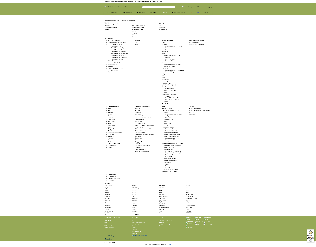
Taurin (167, 166)
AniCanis (134, 202)
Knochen (167, 49)
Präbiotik (110, 130)
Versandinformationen (137, 29)
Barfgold (188, 185)
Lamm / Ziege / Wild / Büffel (172, 98)
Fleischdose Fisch (170, 129)
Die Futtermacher (190, 205)
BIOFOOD (189, 213)
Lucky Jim (134, 185)
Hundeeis (110, 142)
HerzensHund (162, 200)
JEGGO (188, 187)
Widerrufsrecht (163, 29)
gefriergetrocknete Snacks (115, 132)
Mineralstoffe (138, 136)
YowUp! (107, 213)
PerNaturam (135, 194)
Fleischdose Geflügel (171, 130)
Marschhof (162, 203)
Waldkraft (134, 200)
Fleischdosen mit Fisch (117, 55)
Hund (136, 42)
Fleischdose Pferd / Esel (171, 136)
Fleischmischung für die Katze (173, 114)
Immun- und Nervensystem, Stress (144, 125)
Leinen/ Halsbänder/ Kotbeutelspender (199, 110)
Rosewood (107, 194)
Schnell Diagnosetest (114, 178)
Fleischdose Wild (170, 140)
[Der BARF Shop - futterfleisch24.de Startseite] (117, 7)
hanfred (107, 209)
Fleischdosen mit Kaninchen (118, 51)
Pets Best (161, 194)
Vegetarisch (111, 72)
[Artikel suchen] (174, 7)
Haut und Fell (138, 121)
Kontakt (107, 29)
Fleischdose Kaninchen (171, 132)
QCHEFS (107, 196)
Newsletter (134, 37)
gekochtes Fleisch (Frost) (169, 85)
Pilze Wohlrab (189, 194)
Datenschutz (162, 24)
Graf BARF (189, 207)
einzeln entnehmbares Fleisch (170, 94)
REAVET (134, 192)
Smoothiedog (189, 196)
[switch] (310, 240)
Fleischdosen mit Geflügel (118, 48)
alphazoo (107, 202)
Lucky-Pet (188, 189)
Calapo (188, 209)
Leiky (187, 202)
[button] (208, 7)
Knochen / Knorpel (170, 59)
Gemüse (167, 142)
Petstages (134, 190)
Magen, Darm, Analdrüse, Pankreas (144, 134)
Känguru (164, 74)
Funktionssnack (112, 140)
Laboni (160, 189)
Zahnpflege (111, 134)
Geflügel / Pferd (169, 88)
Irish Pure (188, 200)
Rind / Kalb (168, 123)
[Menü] (313, 230)
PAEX (160, 192)
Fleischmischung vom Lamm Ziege (174, 70)
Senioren (137, 143)
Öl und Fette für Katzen (171, 160)
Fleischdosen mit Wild (117, 59)
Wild (163, 75)
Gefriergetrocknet (112, 64)
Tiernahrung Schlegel (191, 198)
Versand (169, 244)
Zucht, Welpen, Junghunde (142, 151)
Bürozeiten (134, 33)
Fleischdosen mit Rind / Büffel (119, 57)
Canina (106, 187)
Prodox (134, 196)
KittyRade (134, 205)
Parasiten (137, 140)
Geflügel (164, 44)
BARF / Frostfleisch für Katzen (170, 110)
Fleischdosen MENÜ (116, 44)
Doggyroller (108, 207)
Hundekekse (111, 136)
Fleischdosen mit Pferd (117, 49)
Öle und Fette (138, 138)
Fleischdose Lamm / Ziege (172, 134)
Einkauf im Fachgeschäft (111, 24)
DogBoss (161, 202)
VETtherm (107, 200)
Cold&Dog (134, 211)
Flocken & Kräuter (194, 42)
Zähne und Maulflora (140, 149)
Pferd (163, 62)
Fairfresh (161, 213)
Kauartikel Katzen (167, 108)
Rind (163, 53)
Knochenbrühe (139, 127)
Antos (187, 192)
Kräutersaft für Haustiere (141, 130)
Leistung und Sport (140, 132)
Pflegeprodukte (139, 142)
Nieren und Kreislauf (170, 158)
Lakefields (161, 209)
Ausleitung (138, 112)
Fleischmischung (166, 86)
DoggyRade (108, 203)
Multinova (188, 203)
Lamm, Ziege (111, 119)
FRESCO (188, 211)
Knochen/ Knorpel (170, 66)
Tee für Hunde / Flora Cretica (142, 145)
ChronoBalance (109, 215)
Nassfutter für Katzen (168, 127)
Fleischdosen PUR (116, 46)
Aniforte (107, 192)
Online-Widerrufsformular (138, 25)
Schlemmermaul (163, 196)
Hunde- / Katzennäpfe (195, 108)
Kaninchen (165, 51)
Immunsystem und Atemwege (173, 151)
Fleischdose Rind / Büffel (172, 138)
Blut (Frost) (165, 81)
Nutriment (134, 187)
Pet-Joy (161, 190)
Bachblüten (138, 114)
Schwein (110, 123)
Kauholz (110, 147)
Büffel (163, 42)
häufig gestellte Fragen (111, 27)
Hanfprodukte (111, 129)
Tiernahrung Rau (109, 211)
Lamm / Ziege (166, 68)
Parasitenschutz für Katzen (169, 171)
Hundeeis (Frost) (166, 83)
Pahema (134, 213)
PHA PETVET (135, 215)
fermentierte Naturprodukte (142, 116)
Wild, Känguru (111, 121)
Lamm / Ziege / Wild (170, 90)
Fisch (163, 77)
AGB (160, 25)
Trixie (160, 211)
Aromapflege (112, 176)
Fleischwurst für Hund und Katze (116, 62)
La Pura (107, 189)
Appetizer (137, 108)
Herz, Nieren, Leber (140, 123)
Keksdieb (107, 205)
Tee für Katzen (169, 167)
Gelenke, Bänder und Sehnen (143, 117)
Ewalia (133, 207)
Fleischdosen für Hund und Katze (117, 42)
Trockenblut (138, 147)
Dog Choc (161, 187)
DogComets (162, 185)
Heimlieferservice (136, 35)
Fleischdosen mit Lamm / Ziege (119, 53)
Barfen (133, 24)
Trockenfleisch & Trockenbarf (116, 68)
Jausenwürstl (111, 125)
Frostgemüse (165, 79)
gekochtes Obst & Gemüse (196, 44)
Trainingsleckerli (112, 145)
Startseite (107, 25)
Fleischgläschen (112, 61)
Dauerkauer (162, 205)
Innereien (167, 48)
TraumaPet (189, 190)
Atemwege (138, 110)
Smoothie (110, 66)
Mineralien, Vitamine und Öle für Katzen (172, 143)
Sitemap (134, 31)
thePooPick (135, 198)
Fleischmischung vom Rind (172, 55)
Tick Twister (162, 198)
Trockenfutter (114, 70)
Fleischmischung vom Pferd (172, 64)
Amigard (134, 209)
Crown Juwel (135, 189)
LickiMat (191, 112)
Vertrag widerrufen (109, 227)
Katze (136, 44)
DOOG (106, 190)
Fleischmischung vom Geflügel (173, 46)
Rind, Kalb (110, 112)
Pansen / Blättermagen (171, 61)
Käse (109, 127)
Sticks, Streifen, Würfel (114, 143)
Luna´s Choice (108, 185)
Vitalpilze (111, 180)
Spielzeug (192, 114)
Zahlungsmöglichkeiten (138, 27)
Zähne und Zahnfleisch (171, 169)
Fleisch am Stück (166, 103)
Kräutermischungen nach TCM (143, 129)
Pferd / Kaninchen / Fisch (172, 99)
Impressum (162, 27)
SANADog (107, 198)
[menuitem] (112, 13)
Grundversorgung (139, 119)
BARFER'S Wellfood (164, 207)
